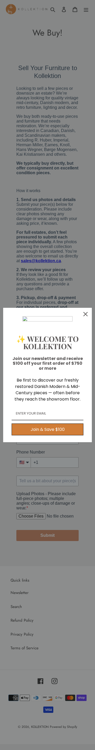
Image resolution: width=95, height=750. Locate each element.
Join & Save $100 (48, 429)
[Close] (85, 314)
